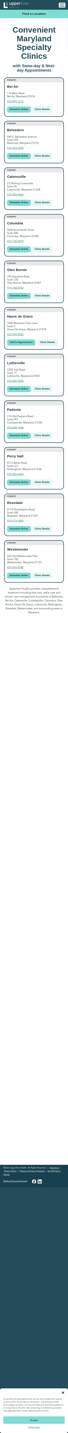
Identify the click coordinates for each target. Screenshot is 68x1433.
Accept (34, 1420)
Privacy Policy (34, 1427)
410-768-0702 (15, 288)
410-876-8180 (15, 567)
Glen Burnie (17, 270)
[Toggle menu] (62, 5)
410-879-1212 (15, 101)
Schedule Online (19, 109)
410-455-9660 (15, 194)
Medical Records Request (15, 1181)
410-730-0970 (15, 241)
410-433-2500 (15, 148)
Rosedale (15, 503)
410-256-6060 (15, 474)
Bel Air (12, 86)
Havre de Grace (20, 316)
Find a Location (34, 13)
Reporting (54, 1167)
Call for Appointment (21, 342)
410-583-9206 (15, 381)
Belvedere (15, 130)
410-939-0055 (15, 334)
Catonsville (16, 176)
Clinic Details (42, 109)
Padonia (14, 409)
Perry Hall (15, 456)
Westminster (17, 549)
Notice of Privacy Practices (32, 1171)
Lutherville (16, 363)
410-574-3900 (15, 521)
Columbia (15, 223)
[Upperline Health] (16, 4)
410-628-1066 (15, 427)
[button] (63, 1392)
